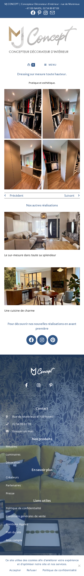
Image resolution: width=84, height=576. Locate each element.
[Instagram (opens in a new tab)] (45, 12)
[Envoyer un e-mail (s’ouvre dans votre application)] (52, 12)
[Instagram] (42, 340)
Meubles (11, 446)
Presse (10, 493)
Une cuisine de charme (19, 310)
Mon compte (14, 540)
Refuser (32, 570)
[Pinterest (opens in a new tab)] (39, 12)
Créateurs (12, 477)
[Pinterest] (53, 340)
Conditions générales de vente (26, 516)
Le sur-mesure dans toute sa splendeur (30, 255)
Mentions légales (17, 524)
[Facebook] (31, 340)
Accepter (15, 570)
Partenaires (13, 485)
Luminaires (13, 454)
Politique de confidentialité (23, 508)
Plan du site (13, 532)
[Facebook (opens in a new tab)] (33, 12)
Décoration (13, 462)
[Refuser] (79, 566)
